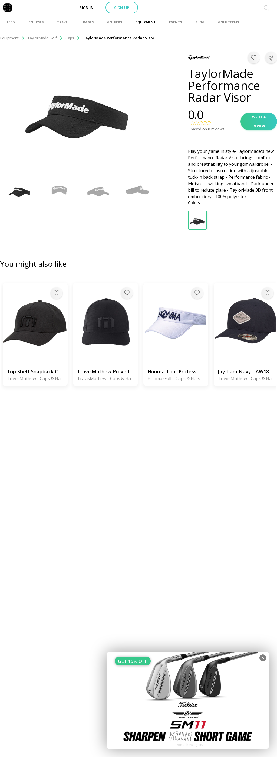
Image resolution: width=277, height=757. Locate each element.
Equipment (9, 37)
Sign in (87, 7)
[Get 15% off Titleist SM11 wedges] (188, 700)
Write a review (259, 121)
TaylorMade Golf (42, 37)
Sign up (121, 7)
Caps (69, 37)
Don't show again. (189, 744)
